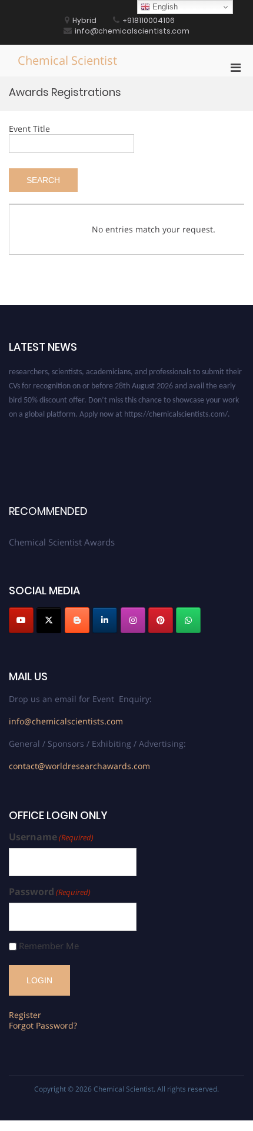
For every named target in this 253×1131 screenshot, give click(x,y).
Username (51, 837)
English (164, 6)
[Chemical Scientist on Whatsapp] (188, 620)
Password (50, 892)
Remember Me (49, 946)
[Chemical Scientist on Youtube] (21, 620)
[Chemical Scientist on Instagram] (133, 620)
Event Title (29, 128)
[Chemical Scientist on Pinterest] (160, 620)
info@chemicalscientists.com (66, 721)
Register (25, 1014)
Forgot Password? (43, 1025)
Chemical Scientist (67, 60)
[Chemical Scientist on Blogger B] (77, 620)
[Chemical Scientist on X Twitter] (48, 620)
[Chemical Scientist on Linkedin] (104, 620)
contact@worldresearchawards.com (79, 765)
